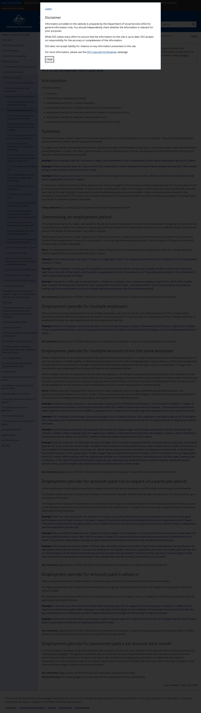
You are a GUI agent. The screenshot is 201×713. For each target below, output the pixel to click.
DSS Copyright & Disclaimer (102, 52)
